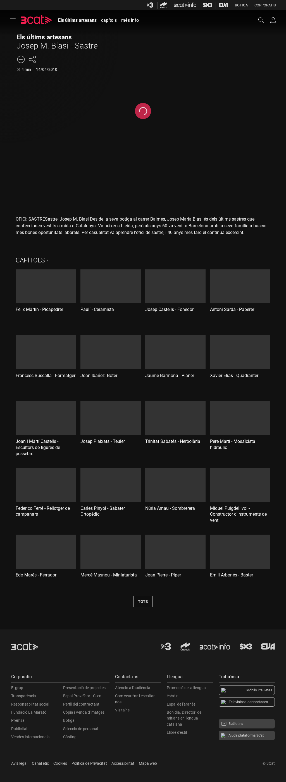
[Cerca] (264, 20)
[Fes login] (273, 20)
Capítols (30, 260)
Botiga (241, 5)
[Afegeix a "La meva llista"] (20, 59)
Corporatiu (265, 5)
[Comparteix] (32, 59)
